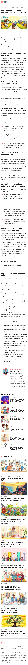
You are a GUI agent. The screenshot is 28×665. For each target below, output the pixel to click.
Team (13, 646)
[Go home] (5, 2)
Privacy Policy (13, 648)
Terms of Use (4, 648)
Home (2, 7)
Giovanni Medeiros (12, 15)
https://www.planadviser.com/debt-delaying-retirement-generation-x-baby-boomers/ (15, 345)
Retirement (8, 7)
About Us (8, 646)
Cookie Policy (21, 648)
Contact (19, 646)
